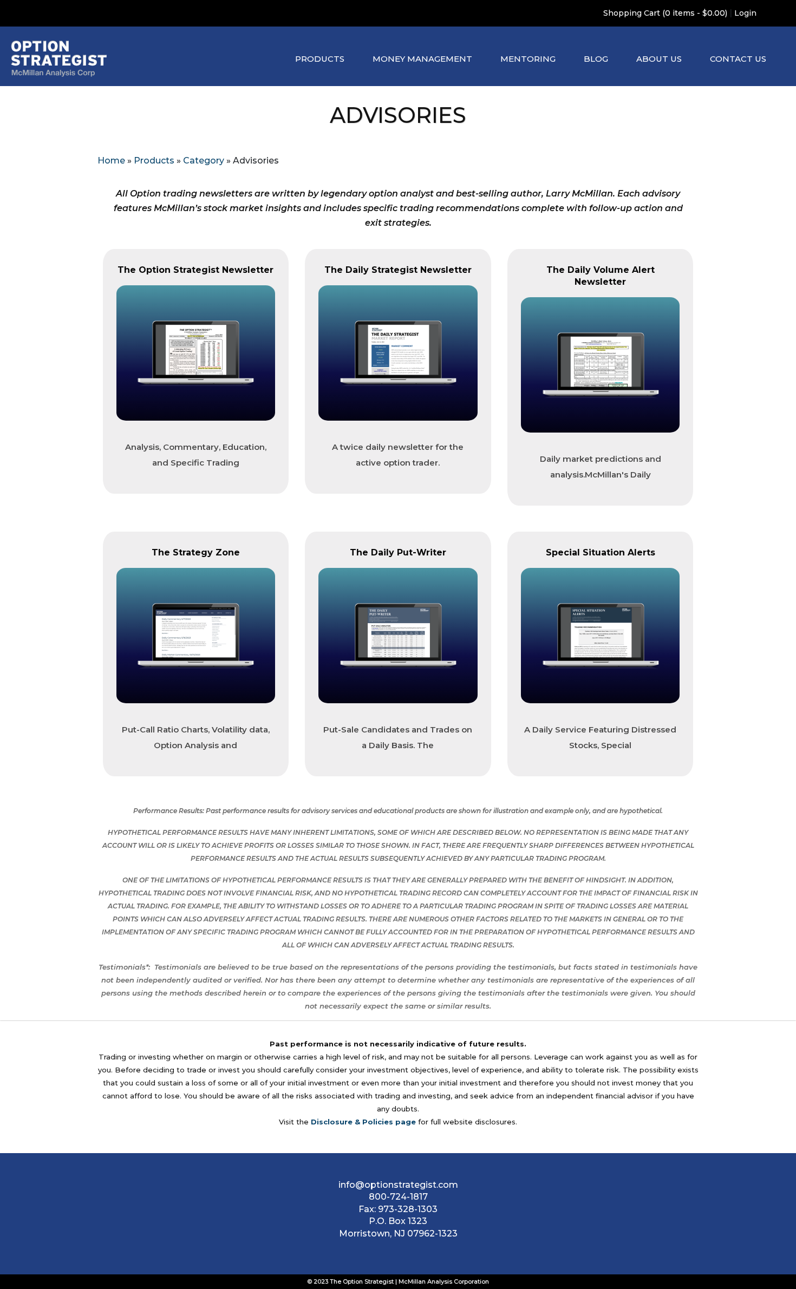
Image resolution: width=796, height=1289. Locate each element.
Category (203, 160)
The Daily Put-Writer (398, 552)
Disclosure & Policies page (363, 1121)
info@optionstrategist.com (398, 1185)
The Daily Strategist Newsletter (398, 270)
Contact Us (738, 59)
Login (745, 13)
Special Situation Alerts (600, 552)
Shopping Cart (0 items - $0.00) (665, 13)
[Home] (59, 59)
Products (319, 59)
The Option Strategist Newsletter (195, 270)
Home (111, 160)
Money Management (422, 59)
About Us (659, 59)
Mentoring (528, 59)
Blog (596, 59)
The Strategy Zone (196, 552)
